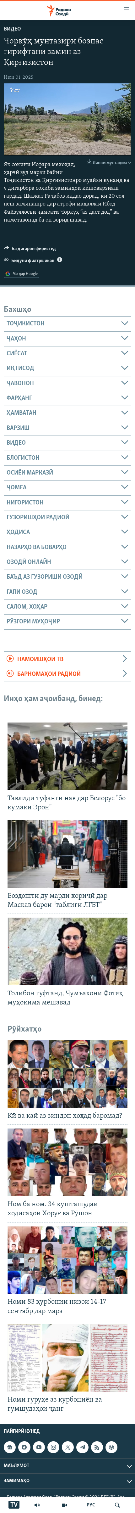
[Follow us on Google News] (10, 1447)
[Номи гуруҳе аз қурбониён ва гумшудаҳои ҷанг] (67, 1358)
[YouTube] (64, 1505)
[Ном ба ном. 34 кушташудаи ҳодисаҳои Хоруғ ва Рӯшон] (67, 1162)
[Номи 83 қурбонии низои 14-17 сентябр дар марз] (67, 1260)
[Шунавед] (37, 1505)
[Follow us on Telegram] (82, 1447)
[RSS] (97, 1447)
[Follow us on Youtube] (39, 1447)
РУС (91, 1505)
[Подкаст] (111, 1447)
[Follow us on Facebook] (24, 1447)
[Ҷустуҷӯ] (117, 1505)
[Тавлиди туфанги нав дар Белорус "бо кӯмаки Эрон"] (67, 756)
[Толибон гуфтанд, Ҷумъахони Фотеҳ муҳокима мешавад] (67, 951)
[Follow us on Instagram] (53, 1447)
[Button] (30, 250)
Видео (12, 29)
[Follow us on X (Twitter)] (68, 1447)
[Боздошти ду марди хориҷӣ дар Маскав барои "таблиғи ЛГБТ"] (67, 854)
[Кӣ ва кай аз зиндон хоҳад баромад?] (67, 1074)
